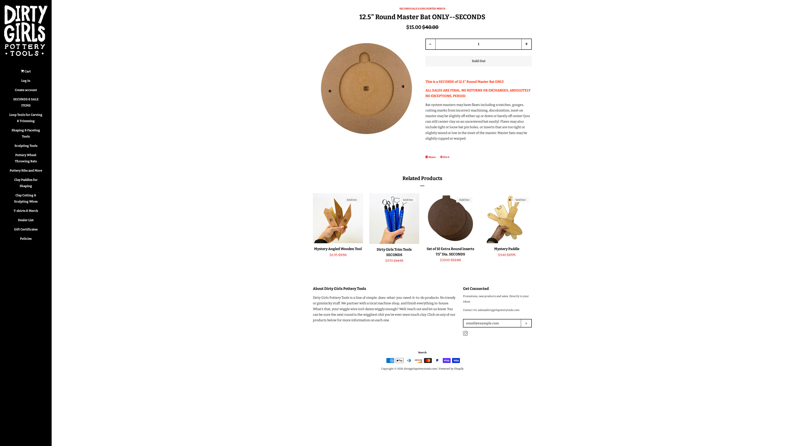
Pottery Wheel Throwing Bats (26, 158)
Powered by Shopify (451, 368)
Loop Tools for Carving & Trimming (25, 118)
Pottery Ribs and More (26, 170)
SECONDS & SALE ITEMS (26, 102)
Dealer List (26, 220)
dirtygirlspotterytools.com (420, 368)
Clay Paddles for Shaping (26, 183)
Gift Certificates (26, 229)
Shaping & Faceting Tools (26, 133)
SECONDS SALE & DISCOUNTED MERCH (422, 8)
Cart (27, 71)
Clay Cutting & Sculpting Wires (26, 198)
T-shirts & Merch (26, 211)
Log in (25, 81)
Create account (26, 90)
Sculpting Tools (25, 146)
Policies (26, 239)
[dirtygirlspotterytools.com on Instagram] (465, 334)
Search (422, 352)
